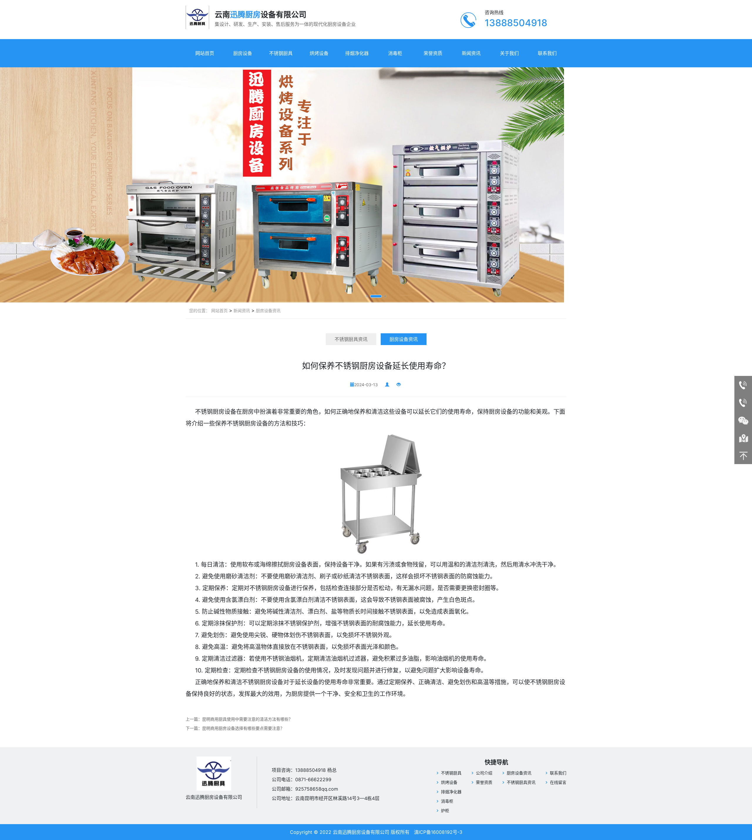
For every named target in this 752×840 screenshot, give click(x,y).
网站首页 (204, 53)
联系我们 (547, 53)
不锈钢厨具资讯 (351, 339)
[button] (366, 296)
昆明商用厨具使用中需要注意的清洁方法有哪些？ (247, 719)
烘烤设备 (319, 53)
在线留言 (558, 782)
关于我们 (509, 53)
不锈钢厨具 (281, 53)
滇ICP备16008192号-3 (438, 832)
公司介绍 (484, 772)
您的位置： (199, 310)
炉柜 (445, 810)
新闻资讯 (471, 53)
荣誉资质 (433, 53)
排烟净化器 (357, 53)
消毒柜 (395, 53)
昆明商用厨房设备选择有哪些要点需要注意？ (243, 728)
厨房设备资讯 (268, 310)
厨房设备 (242, 53)
